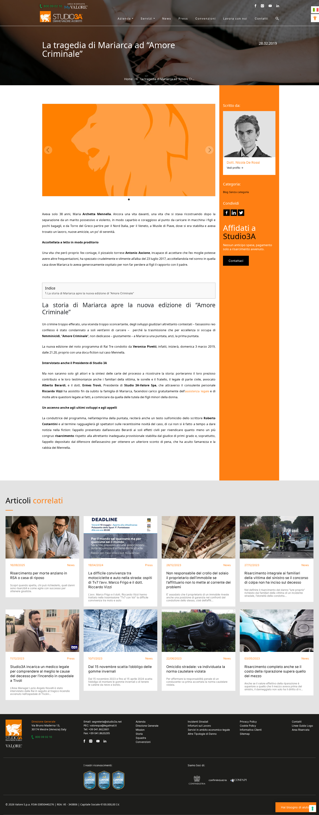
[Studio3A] (61, 16)
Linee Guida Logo (302, 725)
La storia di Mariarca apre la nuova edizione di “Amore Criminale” (90, 293)
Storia (139, 733)
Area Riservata (300, 729)
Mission (140, 729)
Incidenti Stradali (198, 721)
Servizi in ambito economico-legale (209, 729)
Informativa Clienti (251, 729)
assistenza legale (197, 391)
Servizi (147, 18)
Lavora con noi (235, 18)
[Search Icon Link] (273, 18)
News (166, 18)
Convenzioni (205, 18)
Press (183, 18)
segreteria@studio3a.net (107, 721)
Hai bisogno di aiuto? (296, 807)
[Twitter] (241, 212)
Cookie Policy (248, 725)
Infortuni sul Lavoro (199, 725)
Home (128, 79)
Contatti (261, 18)
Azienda (125, 18)
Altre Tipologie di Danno (202, 733)
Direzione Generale (147, 725)
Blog (225, 192)
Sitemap (245, 733)
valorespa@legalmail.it (103, 725)
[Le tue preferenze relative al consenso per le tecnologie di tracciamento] (312, 808)
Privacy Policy (248, 721)
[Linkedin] (234, 212)
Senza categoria (239, 192)
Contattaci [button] (236, 261)
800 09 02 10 (53, 6)
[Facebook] (226, 212)
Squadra (141, 737)
